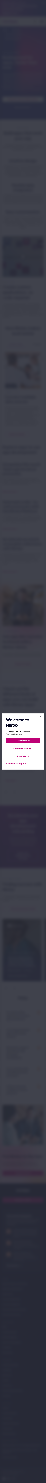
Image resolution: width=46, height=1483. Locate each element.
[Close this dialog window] (40, 716)
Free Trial (22, 756)
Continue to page (15, 763)
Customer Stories (22, 748)
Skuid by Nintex (23, 740)
